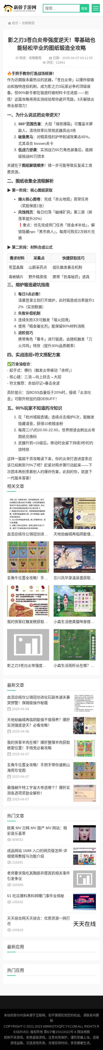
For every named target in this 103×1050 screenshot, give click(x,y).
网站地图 (83, 1032)
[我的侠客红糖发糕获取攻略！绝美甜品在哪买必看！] (28, 601)
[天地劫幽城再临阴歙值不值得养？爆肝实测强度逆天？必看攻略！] (75, 513)
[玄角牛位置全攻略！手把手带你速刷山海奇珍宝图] (28, 557)
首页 (14, 23)
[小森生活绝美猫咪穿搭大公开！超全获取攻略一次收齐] (75, 601)
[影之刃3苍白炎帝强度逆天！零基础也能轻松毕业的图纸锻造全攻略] (28, 644)
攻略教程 (28, 23)
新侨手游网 (21, 8)
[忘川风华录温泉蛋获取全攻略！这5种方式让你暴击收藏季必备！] (75, 557)
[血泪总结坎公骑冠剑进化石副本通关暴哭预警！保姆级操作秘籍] (28, 513)
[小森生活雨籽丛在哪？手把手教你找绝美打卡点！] (75, 644)
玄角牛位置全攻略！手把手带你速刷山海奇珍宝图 (47, 578)
